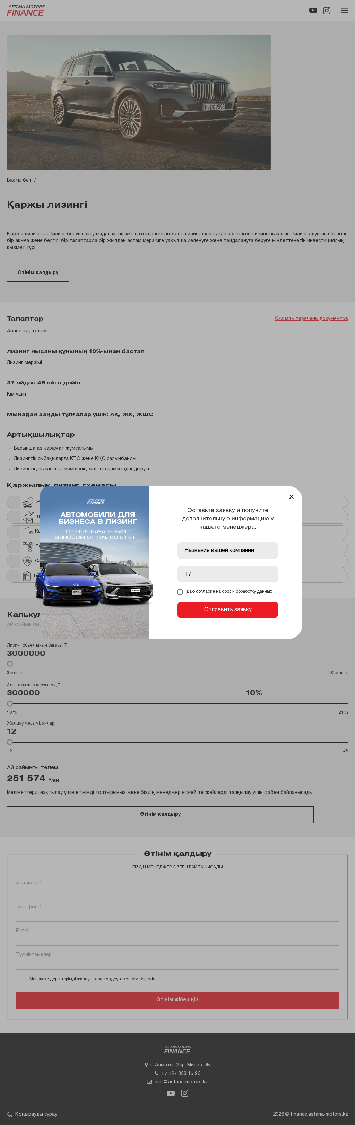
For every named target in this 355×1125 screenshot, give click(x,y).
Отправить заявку (228, 609)
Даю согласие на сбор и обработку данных (229, 592)
